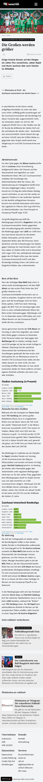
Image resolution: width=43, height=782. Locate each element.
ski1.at (21, 761)
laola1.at (22, 758)
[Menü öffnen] (36, 4)
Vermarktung (23, 742)
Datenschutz (7, 755)
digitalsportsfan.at (26, 764)
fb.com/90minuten (26, 755)
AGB (3, 742)
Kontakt (21, 739)
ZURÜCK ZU (5, 779)
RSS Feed (22, 771)
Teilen (8, 76)
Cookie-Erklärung (9, 758)
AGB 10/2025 (7, 745)
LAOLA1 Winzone (25, 768)
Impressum (6, 739)
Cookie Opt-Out (8, 761)
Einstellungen (7, 764)
